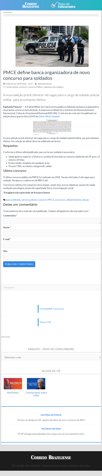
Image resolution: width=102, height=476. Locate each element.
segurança (48, 87)
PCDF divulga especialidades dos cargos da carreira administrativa (51, 433)
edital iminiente (74, 199)
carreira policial (29, 199)
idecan (85, 199)
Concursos (23, 87)
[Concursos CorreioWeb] (51, 308)
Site (5, 251)
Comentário (10, 215)
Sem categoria (57, 87)
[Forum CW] (51, 322)
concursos (60, 199)
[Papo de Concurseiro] (62, 4)
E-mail (7, 239)
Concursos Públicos (35, 87)
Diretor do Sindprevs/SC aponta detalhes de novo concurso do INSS (51, 420)
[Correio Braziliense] (32, 4)
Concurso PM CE (45, 199)
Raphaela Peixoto (45, 84)
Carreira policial (12, 87)
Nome (7, 227)
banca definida (13, 199)
